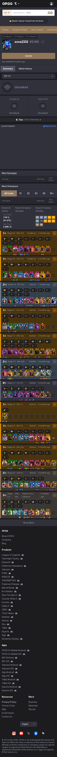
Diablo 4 (5, 606)
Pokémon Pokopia (10, 584)
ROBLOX (6, 577)
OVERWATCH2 (9, 580)
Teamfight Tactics (10, 558)
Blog (4, 543)
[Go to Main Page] (7, 3)
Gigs (4, 635)
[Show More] (17, 4)
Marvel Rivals (8, 588)
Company (6, 540)
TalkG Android (8, 679)
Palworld (6, 562)
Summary (8, 68)
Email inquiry (8, 713)
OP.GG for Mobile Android (14, 650)
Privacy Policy (9, 702)
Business (33, 702)
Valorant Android (10, 665)
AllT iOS (5, 661)
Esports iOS (7, 690)
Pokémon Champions (12, 566)
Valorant (6, 569)
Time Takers (8, 613)
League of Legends (11, 555)
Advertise (33, 705)
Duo (4, 624)
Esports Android (9, 687)
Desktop (6, 617)
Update (28, 56)
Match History (25, 68)
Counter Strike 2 (9, 598)
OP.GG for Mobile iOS (12, 654)
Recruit (32, 709)
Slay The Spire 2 (9, 595)
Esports (5, 631)
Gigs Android (8, 672)
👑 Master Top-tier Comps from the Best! (24, 21)
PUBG (4, 573)
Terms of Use (8, 705)
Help (4, 709)
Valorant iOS (8, 668)
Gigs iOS (6, 676)
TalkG (4, 628)
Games (5, 620)
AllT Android (8, 657)
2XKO (4, 609)
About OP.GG (8, 536)
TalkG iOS (6, 683)
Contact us (7, 716)
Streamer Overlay (10, 639)
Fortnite (5, 602)
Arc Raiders (7, 591)
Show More (28, 523)
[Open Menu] (51, 4)
